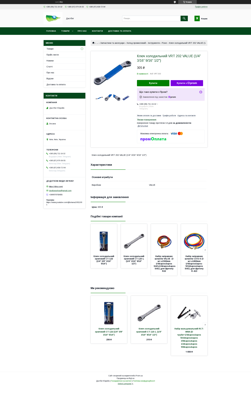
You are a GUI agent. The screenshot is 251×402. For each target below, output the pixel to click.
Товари (65, 31)
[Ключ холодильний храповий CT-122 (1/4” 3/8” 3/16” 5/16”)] (104, 238)
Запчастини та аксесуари (112, 43)
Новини (50, 61)
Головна (51, 31)
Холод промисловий (136, 43)
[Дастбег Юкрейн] (53, 23)
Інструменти (154, 43)
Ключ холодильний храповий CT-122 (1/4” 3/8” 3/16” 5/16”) (104, 260)
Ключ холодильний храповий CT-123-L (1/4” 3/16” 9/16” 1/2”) (134, 260)
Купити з (182, 83)
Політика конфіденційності (144, 381)
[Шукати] (184, 18)
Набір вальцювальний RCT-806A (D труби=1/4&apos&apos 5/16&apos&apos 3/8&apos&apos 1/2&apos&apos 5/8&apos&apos (189, 338)
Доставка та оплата (119, 31)
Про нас (82, 31)
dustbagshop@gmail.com (60, 190)
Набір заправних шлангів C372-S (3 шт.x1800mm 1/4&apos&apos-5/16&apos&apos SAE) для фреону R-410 (194, 263)
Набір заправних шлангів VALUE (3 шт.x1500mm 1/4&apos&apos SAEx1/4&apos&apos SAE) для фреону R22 (165, 263)
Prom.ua (139, 376)
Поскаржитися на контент (121, 381)
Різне (164, 43)
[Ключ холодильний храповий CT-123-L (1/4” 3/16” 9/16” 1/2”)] (134, 238)
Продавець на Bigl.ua (125, 378)
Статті (49, 66)
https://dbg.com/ (56, 186)
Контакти (97, 31)
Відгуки (49, 78)
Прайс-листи (52, 55)
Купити (153, 83)
